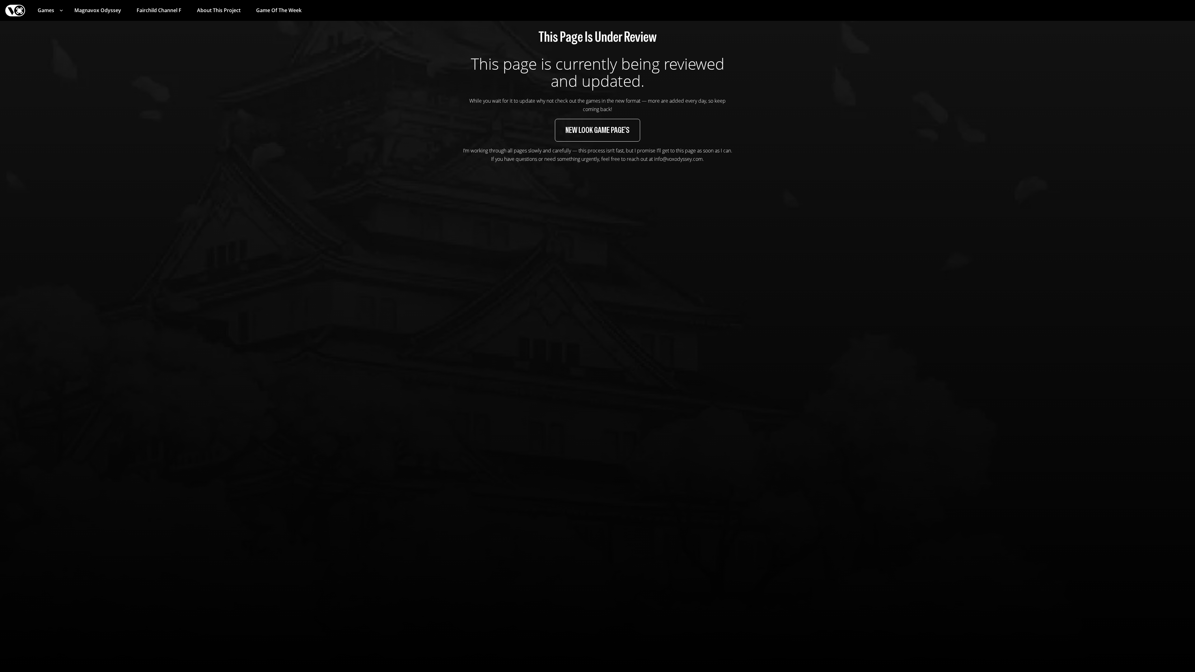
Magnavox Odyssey (97, 10)
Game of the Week (279, 10)
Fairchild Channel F (159, 10)
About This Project (219, 10)
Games (46, 10)
